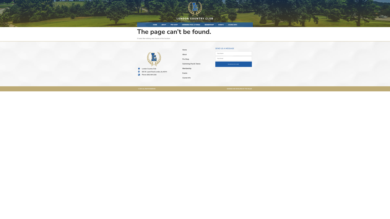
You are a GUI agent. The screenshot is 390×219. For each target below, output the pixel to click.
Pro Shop (174, 25)
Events (221, 25)
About (163, 25)
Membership (209, 25)
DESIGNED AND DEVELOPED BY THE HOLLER (239, 89)
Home (155, 25)
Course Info (232, 25)
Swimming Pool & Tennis (191, 25)
